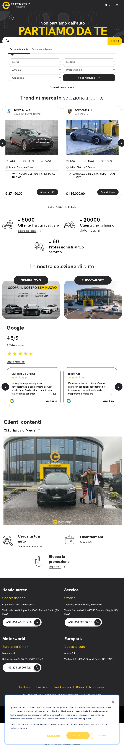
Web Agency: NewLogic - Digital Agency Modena (62, 744)
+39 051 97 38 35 (80, 622)
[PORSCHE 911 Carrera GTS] (92, 137)
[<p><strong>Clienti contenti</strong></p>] (62, 480)
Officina (80, 687)
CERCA (115, 41)
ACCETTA (78, 735)
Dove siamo (42, 687)
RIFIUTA (102, 735)
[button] (33, 401)
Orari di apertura (62, 687)
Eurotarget (25, 687)
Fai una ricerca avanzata (62, 87)
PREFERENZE (53, 735)
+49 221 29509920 (19, 667)
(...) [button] (54, 393)
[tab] (19, 49)
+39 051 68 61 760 (19, 622)
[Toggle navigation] (117, 5)
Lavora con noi (96, 687)
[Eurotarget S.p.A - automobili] (17, 5)
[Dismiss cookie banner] (113, 702)
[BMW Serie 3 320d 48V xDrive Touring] (31, 137)
